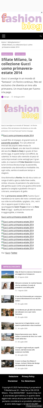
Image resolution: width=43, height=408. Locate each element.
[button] (41, 36)
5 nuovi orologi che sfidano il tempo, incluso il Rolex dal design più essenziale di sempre (27, 363)
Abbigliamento (7, 54)
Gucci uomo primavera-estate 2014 (16, 217)
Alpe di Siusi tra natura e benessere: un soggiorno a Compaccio (28, 273)
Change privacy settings (34, 406)
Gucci (7, 253)
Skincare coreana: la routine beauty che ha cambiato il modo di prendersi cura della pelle (28, 285)
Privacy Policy (28, 376)
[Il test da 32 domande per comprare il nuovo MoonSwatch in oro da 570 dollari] (7, 299)
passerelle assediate (10, 143)
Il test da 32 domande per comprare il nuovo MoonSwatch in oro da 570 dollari (28, 298)
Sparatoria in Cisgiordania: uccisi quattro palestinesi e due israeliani (28, 324)
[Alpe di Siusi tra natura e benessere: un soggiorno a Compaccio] (7, 274)
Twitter (14, 253)
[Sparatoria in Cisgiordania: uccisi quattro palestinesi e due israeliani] (7, 326)
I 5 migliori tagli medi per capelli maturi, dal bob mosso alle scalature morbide (27, 350)
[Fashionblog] (21, 22)
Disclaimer (13, 381)
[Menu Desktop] (3, 36)
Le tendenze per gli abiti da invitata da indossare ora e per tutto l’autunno (28, 312)
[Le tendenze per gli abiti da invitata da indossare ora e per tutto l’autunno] (7, 312)
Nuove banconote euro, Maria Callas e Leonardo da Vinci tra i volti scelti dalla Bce (28, 336)
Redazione (13, 376)
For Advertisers (28, 381)
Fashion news (20, 54)
